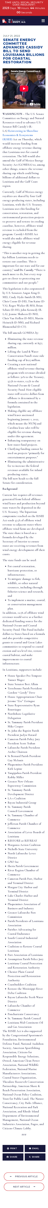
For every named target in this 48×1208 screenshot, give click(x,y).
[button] (43, 20)
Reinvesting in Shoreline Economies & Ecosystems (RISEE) (20, 135)
